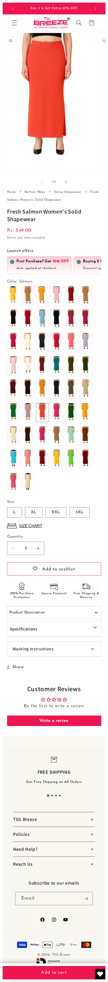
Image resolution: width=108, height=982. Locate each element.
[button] (14, 23)
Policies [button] (21, 834)
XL (34, 512)
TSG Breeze (61, 954)
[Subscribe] (86, 898)
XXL (56, 512)
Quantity (15, 537)
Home (11, 192)
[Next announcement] (95, 8)
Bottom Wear (35, 192)
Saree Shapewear (68, 192)
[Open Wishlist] (100, 974)
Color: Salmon (20, 281)
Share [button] (18, 667)
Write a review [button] (54, 721)
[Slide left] (42, 182)
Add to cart (54, 972)
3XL (79, 512)
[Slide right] (66, 182)
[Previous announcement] (13, 8)
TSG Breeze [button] (25, 819)
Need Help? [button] (25, 849)
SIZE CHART (30, 525)
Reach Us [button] (23, 864)
